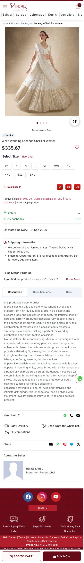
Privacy (31, 537)
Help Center (9, 537)
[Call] (71, 415)
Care (69, 292)
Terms (21, 537)
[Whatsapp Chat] (79, 378)
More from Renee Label (40, 472)
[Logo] (18, 7)
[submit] (77, 146)
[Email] (78, 415)
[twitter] (78, 444)
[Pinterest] (65, 444)
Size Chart (28, 156)
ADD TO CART (22, 556)
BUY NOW (63, 556)
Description (15, 292)
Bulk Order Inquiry (71, 537)
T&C (77, 219)
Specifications (42, 292)
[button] (37, 123)
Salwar (8, 14)
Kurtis (52, 14)
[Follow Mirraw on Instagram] (42, 497)
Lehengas (37, 14)
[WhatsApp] (65, 415)
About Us (43, 537)
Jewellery (68, 14)
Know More (73, 279)
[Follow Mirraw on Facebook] (28, 497)
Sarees (21, 14)
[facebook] (72, 444)
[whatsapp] (58, 444)
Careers (54, 537)
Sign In (42, 508)
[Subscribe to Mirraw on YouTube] (56, 497)
